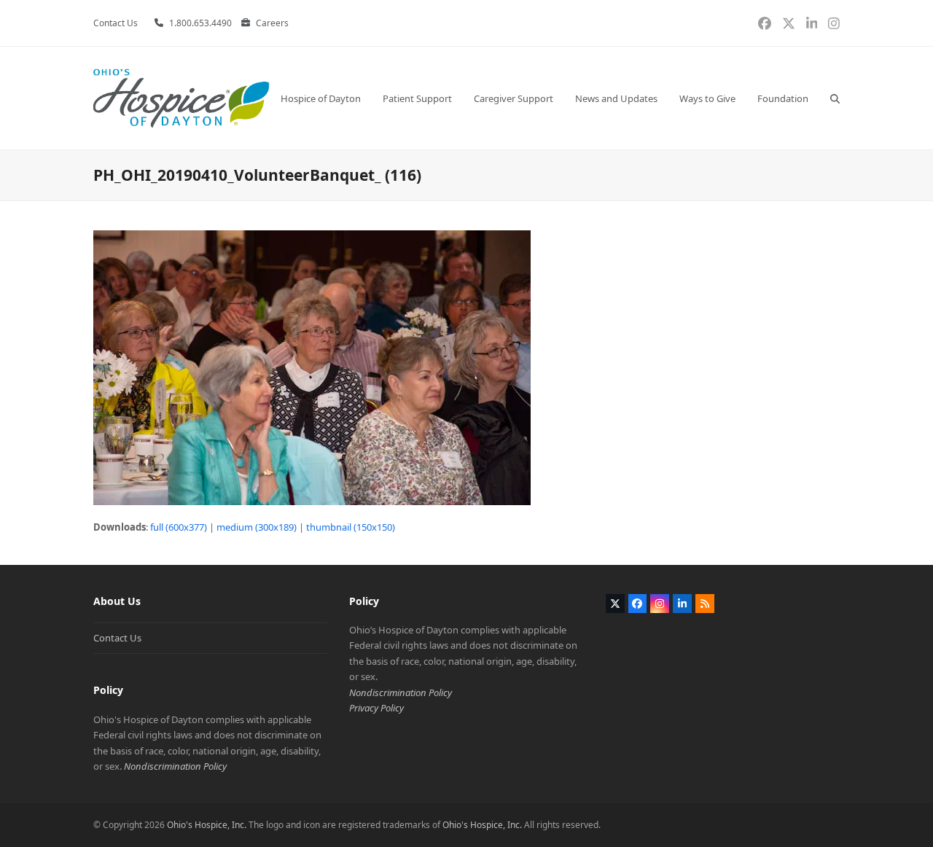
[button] (835, 98)
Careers (272, 23)
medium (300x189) (256, 527)
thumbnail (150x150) (350, 527)
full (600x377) (178, 527)
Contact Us (117, 637)
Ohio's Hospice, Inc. (206, 825)
